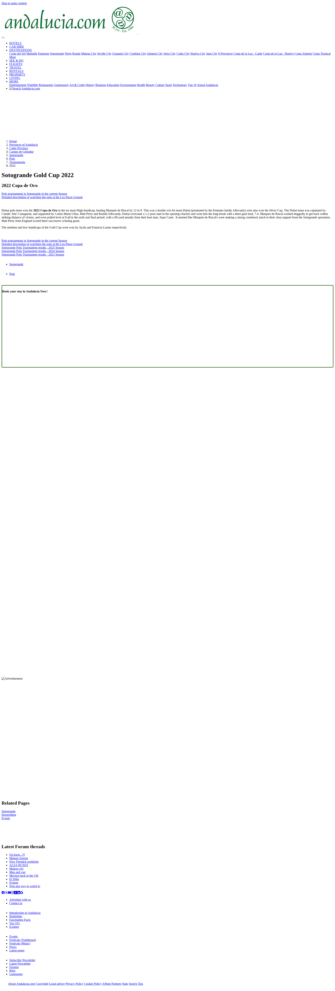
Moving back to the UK (24, 875)
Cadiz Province (18, 148)
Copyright (42, 983)
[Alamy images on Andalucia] (15, 893)
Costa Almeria (303, 53)
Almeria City (155, 53)
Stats (125, 983)
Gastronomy (61, 85)
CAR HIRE (16, 46)
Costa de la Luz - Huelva (278, 53)
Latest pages (16, 950)
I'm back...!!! (17, 854)
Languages (16, 974)
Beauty (150, 85)
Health (141, 85)
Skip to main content (14, 3)
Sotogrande (57, 53)
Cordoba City (138, 53)
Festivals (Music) (19, 943)
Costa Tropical (322, 53)
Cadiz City (183, 53)
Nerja (68, 53)
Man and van (17, 872)
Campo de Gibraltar (21, 151)
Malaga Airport (18, 858)
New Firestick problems (24, 861)
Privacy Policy (74, 983)
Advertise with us (20, 899)
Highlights (15, 916)
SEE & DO (16, 60)
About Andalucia (207, 85)
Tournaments (17, 162)
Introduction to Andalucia (25, 912)
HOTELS (15, 43)
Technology (180, 85)
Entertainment (17, 85)
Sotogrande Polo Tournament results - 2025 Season (33, 247)
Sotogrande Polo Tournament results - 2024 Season (33, 251)
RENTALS (16, 71)
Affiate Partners (111, 983)
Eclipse (13, 882)
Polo (12, 158)
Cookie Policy (93, 983)
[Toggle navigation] (3, 37)
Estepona (43, 53)
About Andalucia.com (21, 983)
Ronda (76, 53)
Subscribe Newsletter (22, 960)
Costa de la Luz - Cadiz (247, 53)
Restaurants (46, 85)
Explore (14, 926)
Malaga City (88, 53)
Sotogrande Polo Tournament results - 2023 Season (33, 254)
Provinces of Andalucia (23, 144)
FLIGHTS (15, 64)
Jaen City (212, 53)
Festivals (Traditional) (22, 940)
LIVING (14, 78)
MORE (13, 81)
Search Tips (136, 983)
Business (100, 85)
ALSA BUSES (18, 865)
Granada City (120, 53)
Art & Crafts (77, 85)
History (90, 85)
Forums (14, 967)
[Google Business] (21, 893)
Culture (159, 85)
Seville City (104, 53)
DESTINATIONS (20, 50)
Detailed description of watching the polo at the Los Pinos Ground (42, 197)
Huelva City (197, 53)
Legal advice (57, 983)
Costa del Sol (17, 53)
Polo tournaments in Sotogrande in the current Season (34, 193)
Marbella (31, 53)
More (12, 57)
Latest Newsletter (20, 963)
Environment (128, 85)
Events (6, 818)
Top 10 (192, 85)
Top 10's (14, 923)
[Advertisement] (167, 116)
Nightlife (32, 85)
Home (13, 141)
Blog (12, 970)
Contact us (15, 903)
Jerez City (169, 53)
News (12, 947)
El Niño (14, 879)
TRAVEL (15, 67)
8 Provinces (225, 53)
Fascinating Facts (19, 919)
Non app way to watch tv (24, 886)
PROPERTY (17, 74)
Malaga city (16, 868)
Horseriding (9, 814)
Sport (168, 85)
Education (113, 85)
